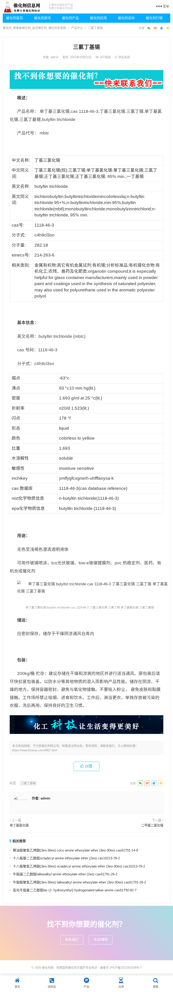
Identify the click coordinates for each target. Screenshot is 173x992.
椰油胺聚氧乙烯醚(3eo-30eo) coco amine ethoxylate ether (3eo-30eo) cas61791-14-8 (75, 850)
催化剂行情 (154, 18)
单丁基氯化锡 (19, 825)
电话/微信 (100, 939)
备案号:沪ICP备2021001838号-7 (121, 967)
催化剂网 (48, 967)
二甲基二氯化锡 (152, 825)
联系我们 (72, 939)
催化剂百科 (126, 18)
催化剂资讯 (42, 18)
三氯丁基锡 (28, 783)
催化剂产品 (70, 18)
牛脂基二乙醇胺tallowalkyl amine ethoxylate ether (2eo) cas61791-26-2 (65, 874)
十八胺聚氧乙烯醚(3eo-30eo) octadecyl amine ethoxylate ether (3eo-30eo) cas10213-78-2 (79, 866)
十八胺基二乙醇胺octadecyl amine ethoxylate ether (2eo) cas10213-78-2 (66, 858)
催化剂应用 (98, 18)
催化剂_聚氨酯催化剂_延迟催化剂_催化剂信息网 (34, 28)
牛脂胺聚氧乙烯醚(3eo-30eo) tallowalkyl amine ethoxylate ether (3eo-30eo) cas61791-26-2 (79, 882)
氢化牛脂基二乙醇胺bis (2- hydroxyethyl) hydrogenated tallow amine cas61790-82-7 (75, 890)
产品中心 (77, 28)
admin (54, 57)
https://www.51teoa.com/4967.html (34, 750)
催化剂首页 (14, 18)
